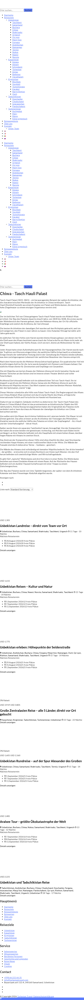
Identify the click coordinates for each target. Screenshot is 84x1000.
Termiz (15, 49)
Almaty (15, 64)
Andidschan (17, 45)
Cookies (8, 966)
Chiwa (15, 30)
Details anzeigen (7, 550)
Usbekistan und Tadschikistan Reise (25, 882)
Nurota (15, 57)
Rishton (3, 655)
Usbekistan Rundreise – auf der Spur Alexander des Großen (41, 761)
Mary (14, 113)
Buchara (16, 27)
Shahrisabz (17, 32)
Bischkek (16, 81)
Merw (15, 116)
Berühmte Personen (13, 956)
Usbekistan (13, 20)
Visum (7, 963)
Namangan (17, 47)
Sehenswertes (10, 951)
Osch (14, 94)
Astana (15, 62)
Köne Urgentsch (19, 118)
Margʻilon (17, 39)
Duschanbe (17, 99)
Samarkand (17, 25)
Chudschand (18, 101)
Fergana (16, 42)
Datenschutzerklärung (43, 996)
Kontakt (8, 126)
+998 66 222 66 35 (13, 977)
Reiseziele (9, 17)
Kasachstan (13, 59)
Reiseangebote (11, 121)
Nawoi (15, 54)
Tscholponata (18, 86)
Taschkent (17, 22)
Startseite (8, 15)
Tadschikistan (14, 96)
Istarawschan (18, 104)
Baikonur (16, 74)
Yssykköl (16, 84)
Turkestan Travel (24, 996)
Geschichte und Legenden (16, 959)
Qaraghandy (17, 77)
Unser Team (13, 128)
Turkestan (16, 69)
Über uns (8, 123)
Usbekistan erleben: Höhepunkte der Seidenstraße (35, 647)
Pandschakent (18, 106)
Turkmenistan (14, 109)
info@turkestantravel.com (16, 980)
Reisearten (9, 914)
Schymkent (17, 67)
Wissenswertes (11, 954)
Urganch (16, 34)
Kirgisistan (13, 79)
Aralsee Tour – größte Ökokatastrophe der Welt (33, 821)
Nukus (15, 52)
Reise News (9, 961)
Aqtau (15, 72)
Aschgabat (17, 111)
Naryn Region (18, 91)
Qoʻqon (15, 37)
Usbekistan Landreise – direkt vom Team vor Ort (33, 526)
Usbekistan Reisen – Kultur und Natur (26, 586)
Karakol (15, 89)
